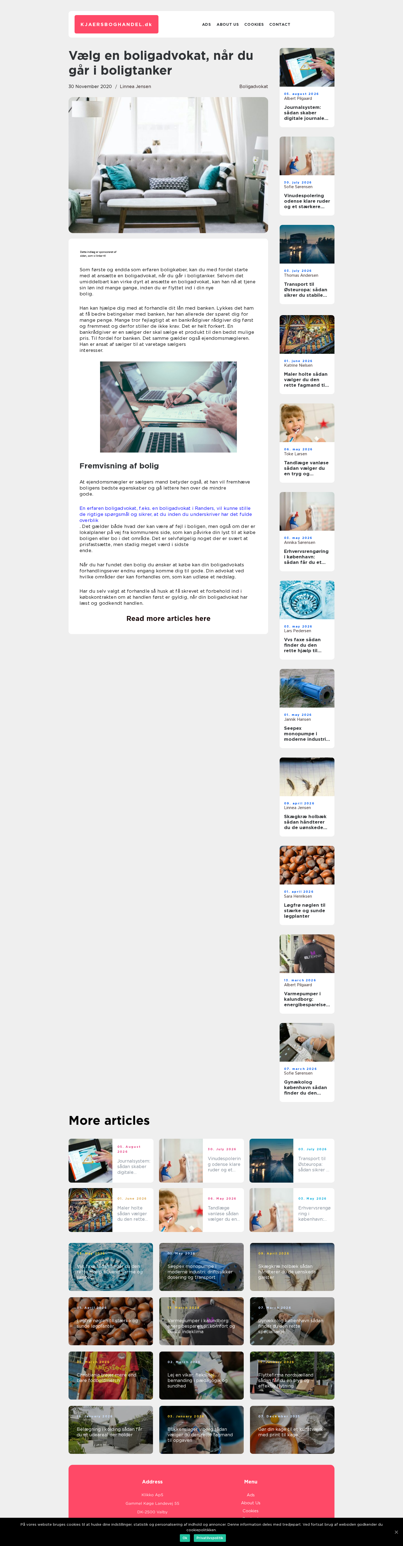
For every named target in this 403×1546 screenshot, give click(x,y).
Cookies (254, 24)
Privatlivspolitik (210, 1538)
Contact (279, 24)
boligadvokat (253, 86)
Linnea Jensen (135, 86)
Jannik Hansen (297, 719)
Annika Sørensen (299, 542)
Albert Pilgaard (298, 98)
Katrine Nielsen (298, 365)
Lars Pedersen (297, 631)
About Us (228, 24)
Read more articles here (168, 618)
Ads (206, 24)
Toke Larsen (295, 454)
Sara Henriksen (298, 896)
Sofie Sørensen (298, 187)
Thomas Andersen (301, 275)
